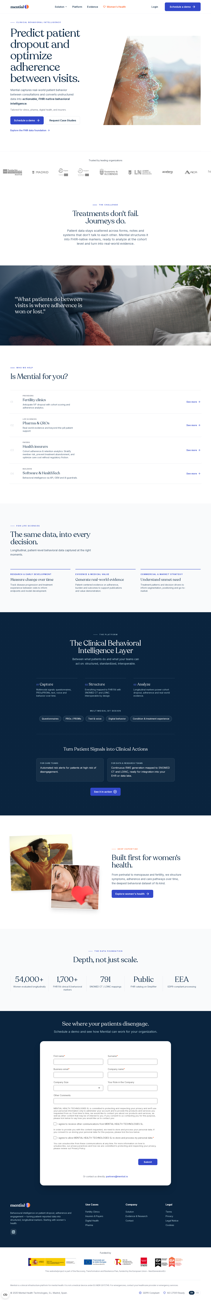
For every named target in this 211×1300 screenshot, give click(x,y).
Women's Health (114, 6)
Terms (169, 1211)
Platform (77, 6)
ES (197, 1293)
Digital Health (92, 1220)
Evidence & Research (137, 1216)
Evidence (92, 6)
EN (191, 1293)
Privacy (169, 1216)
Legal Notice (172, 1220)
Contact (129, 1220)
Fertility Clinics (92, 1211)
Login (156, 6)
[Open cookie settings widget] (5, 1294)
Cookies (170, 1225)
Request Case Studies (62, 120)
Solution (61, 6)
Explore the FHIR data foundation (30, 130)
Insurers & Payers (94, 1216)
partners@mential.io (117, 1176)
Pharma (89, 1225)
